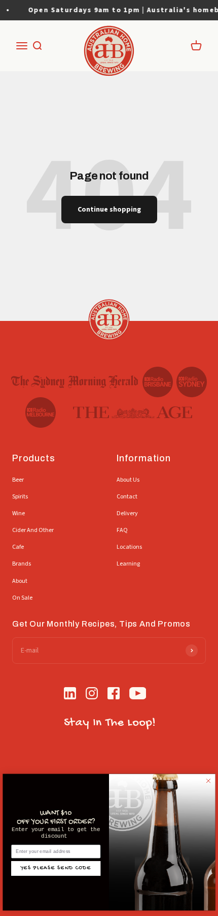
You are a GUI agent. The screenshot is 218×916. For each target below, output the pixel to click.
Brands (21, 563)
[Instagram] (92, 694)
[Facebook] (113, 694)
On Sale (22, 598)
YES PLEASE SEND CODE (56, 868)
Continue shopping (109, 209)
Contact (127, 496)
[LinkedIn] (70, 694)
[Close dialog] (208, 781)
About (19, 581)
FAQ (122, 530)
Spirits (20, 496)
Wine (18, 513)
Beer (18, 480)
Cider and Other (33, 530)
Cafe (18, 547)
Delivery (127, 513)
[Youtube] (138, 694)
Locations (129, 547)
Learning (128, 563)
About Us (128, 480)
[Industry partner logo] (74, 382)
